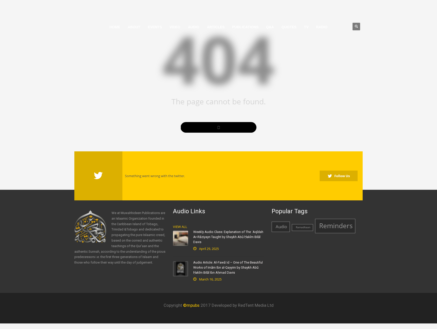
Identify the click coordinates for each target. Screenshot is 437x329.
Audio (281, 226)
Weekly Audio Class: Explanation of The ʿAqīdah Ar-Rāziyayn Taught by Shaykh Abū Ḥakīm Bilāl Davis (228, 237)
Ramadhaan (303, 227)
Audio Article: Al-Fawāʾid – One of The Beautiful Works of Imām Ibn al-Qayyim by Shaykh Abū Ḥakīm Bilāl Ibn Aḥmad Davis (228, 267)
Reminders (336, 225)
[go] (218, 127)
